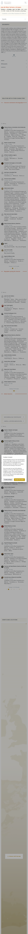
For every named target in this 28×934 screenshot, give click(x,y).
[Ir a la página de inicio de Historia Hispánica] (7, 2)
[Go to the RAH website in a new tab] (2, 2)
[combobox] (14, 18)
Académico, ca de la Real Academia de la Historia (14, 13)
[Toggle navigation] (25, 3)
